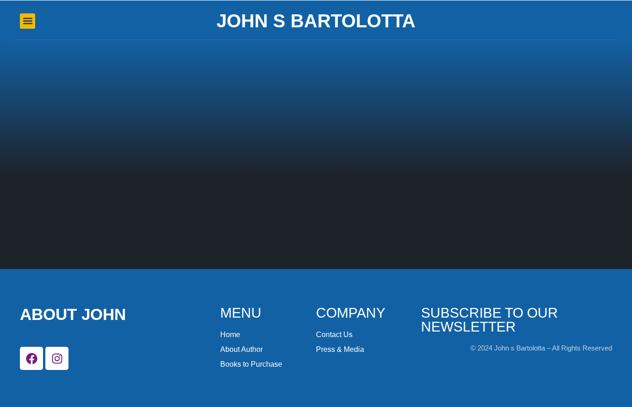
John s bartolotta (316, 21)
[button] (27, 21)
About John (73, 314)
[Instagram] (56, 358)
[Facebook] (31, 358)
